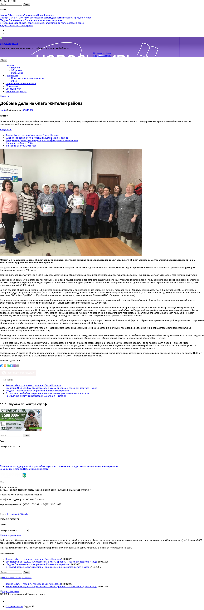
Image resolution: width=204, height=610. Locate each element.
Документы (12, 75)
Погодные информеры (102, 56)
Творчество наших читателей (21, 83)
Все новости (27, 578)
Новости (15, 67)
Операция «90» (13, 88)
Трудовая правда (9, 43)
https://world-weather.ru (102, 53)
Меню (3, 60)
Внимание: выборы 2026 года (21, 145)
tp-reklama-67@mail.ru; (18, 514)
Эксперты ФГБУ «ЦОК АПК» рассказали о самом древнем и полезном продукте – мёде (45, 17)
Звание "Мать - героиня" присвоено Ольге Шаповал (27, 15)
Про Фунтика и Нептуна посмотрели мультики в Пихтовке (36, 396)
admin (3, 110)
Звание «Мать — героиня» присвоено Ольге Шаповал (33, 385)
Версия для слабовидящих (20, 372)
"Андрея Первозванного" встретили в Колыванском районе (31, 20)
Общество (16, 70)
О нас (14, 81)
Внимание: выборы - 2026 (19, 143)
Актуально (6, 129)
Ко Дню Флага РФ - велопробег (16, 25)
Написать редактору (16, 91)
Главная (10, 65)
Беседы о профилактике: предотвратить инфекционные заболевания (42, 140)
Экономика (17, 73)
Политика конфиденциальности (27, 78)
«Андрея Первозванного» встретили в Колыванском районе (37, 390)
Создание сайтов (14, 606)
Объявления (12, 86)
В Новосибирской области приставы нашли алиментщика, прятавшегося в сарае (42, 23)
